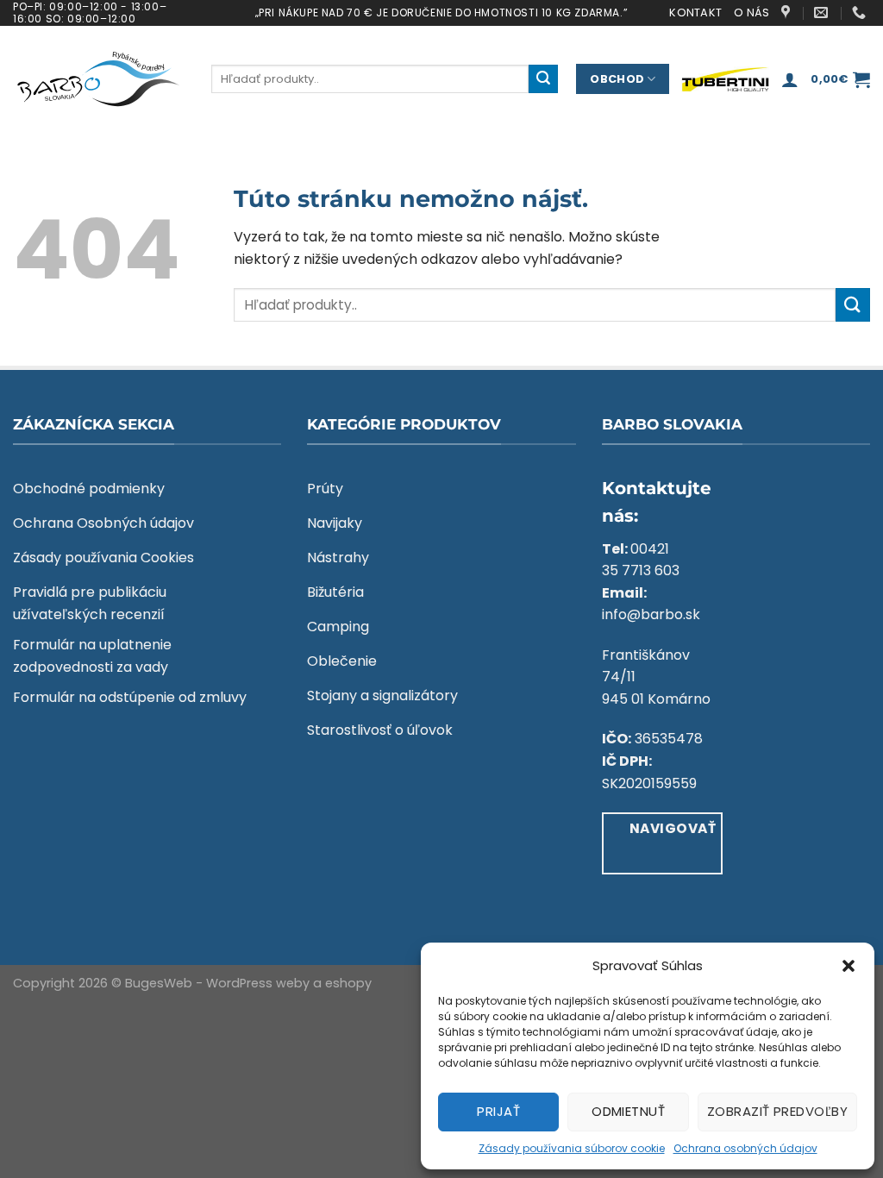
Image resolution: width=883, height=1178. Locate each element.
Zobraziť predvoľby (777, 1111)
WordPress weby (258, 983)
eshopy (348, 983)
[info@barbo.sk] (823, 12)
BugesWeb (158, 983)
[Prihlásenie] (789, 79)
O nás (751, 12)
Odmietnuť (628, 1111)
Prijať (498, 1111)
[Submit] (543, 79)
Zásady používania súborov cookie (572, 1148)
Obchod (617, 79)
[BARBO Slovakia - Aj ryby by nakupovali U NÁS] (99, 79)
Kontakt (695, 12)
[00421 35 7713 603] (861, 12)
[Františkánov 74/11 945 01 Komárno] (787, 12)
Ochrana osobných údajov (745, 1148)
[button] (848, 965)
